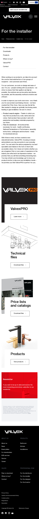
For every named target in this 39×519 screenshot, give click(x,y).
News (3, 446)
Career (4, 461)
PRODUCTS (24, 438)
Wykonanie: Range (24, 508)
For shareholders (7, 452)
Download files (19, 265)
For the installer (8, 48)
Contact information (5, 6)
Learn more (18, 217)
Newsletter (4, 503)
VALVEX (4, 468)
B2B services (6, 455)
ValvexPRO (7, 63)
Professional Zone (10, 39)
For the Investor (25, 482)
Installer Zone (19, 39)
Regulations (5, 500)
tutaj (29, 413)
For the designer (25, 479)
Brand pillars (5, 449)
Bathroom (23, 443)
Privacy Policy (5, 493)
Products (6, 55)
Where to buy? (24, 4)
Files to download (13, 4)
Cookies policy (5, 498)
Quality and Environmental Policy (10, 495)
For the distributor (26, 473)
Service (4, 458)
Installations (24, 449)
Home (3, 39)
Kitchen (22, 446)
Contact (6, 66)
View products (19, 362)
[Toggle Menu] (35, 16)
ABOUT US (5, 438)
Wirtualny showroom (18, 10)
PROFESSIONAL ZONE (27, 468)
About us (2, 4)
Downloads (7, 51)
